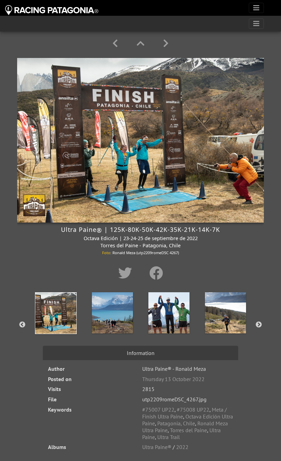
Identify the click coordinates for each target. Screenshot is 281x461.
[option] (55, 323)
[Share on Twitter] (127, 273)
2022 (182, 447)
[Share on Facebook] (156, 273)
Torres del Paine (188, 430)
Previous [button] (22, 324)
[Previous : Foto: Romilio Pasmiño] (116, 43)
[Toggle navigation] (256, 8)
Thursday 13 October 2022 (173, 379)
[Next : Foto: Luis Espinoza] (166, 43)
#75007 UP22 (158, 409)
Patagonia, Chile (176, 423)
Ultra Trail (168, 437)
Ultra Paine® (156, 447)
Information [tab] (141, 353)
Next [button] (258, 324)
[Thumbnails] (142, 43)
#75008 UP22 (193, 409)
